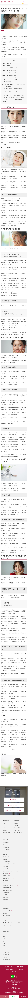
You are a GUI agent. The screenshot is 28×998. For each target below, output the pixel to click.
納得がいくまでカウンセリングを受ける (14, 97)
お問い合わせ (17, 830)
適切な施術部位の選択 (10, 78)
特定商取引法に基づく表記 (10, 969)
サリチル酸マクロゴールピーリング (10, 871)
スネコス (5, 854)
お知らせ (16, 823)
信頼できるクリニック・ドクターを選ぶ (14, 95)
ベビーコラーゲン (7, 852)
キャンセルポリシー (18, 832)
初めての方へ (17, 820)
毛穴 (4, 941)
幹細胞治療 (5, 899)
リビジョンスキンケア (8, 878)
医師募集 (21, 969)
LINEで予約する (13, 799)
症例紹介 (16, 825)
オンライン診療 (6, 832)
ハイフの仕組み (6, 65)
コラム (4, 825)
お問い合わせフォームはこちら (13, 810)
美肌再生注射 (6, 897)
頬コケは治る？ (8, 86)
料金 (4, 823)
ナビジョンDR (6, 883)
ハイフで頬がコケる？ (7, 63)
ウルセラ (5, 913)
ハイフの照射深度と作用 (10, 68)
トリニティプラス (7, 915)
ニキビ (4, 943)
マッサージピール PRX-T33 (9, 864)
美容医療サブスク (7, 957)
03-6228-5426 (14, 984)
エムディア (5, 880)
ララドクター (6, 866)
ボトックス (5, 845)
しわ (4, 938)
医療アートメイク (7, 875)
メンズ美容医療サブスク (8, 959)
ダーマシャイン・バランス (11, 922)
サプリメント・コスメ (8, 902)
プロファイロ (6, 849)
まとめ (4, 101)
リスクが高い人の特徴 (10, 73)
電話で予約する (13, 805)
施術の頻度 (7, 81)
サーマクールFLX (6, 910)
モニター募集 (17, 828)
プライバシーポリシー (10, 966)
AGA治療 (5, 894)
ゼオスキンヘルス (7, 892)
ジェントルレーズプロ (8, 925)
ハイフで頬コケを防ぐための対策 (10, 75)
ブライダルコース (7, 954)
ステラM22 (5, 918)
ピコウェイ (5, 920)
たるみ (4, 936)
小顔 (4, 945)
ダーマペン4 (5, 873)
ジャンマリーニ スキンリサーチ (10, 885)
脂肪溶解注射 (6, 842)
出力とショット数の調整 (10, 79)
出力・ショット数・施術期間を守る (13, 99)
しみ (4, 934)
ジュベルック (6, 856)
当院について (6, 820)
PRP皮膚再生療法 (7, 887)
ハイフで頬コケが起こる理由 (9, 70)
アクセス (5, 828)
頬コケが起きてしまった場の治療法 (13, 88)
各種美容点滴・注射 (7, 890)
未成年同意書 (20, 966)
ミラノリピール (6, 868)
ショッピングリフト (7, 859)
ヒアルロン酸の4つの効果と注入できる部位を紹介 (14, 548)
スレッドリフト (6, 861)
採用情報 (5, 830)
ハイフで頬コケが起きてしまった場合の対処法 (13, 84)
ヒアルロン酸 (6, 847)
